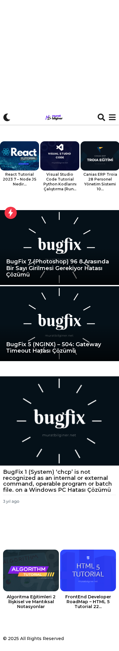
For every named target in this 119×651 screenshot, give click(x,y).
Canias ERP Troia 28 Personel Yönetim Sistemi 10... (100, 181)
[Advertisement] (59, 62)
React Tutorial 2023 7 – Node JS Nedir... (19, 179)
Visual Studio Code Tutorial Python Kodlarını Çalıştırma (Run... (60, 181)
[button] (7, 117)
